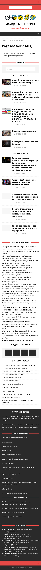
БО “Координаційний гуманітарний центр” (16, 493)
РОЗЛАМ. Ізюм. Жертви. (10, 387)
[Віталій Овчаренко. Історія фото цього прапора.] (6, 82)
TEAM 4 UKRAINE (7, 442)
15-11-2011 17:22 (20, 234)
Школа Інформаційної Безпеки (12, 517)
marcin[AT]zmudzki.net (15, 551)
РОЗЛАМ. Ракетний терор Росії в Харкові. (17, 372)
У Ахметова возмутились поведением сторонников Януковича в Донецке (25, 196)
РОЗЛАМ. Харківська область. (12, 384)
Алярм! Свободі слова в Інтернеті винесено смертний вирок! (24, 182)
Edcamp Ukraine (7, 489)
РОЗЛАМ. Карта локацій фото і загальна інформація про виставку (16, 396)
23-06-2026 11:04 (20, 134)
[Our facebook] (16, 353)
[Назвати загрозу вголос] (6, 133)
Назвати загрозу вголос (24, 131)
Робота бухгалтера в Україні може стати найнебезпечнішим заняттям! (22, 212)
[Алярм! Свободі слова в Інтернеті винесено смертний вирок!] (6, 182)
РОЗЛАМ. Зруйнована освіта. (12, 378)
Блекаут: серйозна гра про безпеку (25, 142)
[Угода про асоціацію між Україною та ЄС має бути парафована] (6, 228)
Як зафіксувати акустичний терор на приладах (18, 340)
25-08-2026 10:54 (20, 86)
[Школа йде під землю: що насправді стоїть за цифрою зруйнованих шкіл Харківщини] (6, 94)
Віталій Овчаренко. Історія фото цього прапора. (25, 81)
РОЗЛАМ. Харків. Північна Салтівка (14, 369)
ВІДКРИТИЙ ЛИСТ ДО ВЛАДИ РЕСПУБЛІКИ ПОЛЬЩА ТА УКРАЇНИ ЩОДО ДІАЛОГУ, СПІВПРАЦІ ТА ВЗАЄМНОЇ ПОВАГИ (24, 115)
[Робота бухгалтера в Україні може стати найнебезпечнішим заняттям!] (6, 211)
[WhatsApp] (32, 353)
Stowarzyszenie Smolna (10, 446)
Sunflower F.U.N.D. (8, 478)
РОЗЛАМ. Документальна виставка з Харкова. (18, 365)
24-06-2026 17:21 (20, 124)
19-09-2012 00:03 (20, 219)
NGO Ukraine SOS (8, 463)
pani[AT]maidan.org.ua (11, 532)
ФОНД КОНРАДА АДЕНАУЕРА (11, 455)
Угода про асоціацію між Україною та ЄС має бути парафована (24, 228)
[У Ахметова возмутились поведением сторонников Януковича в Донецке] (6, 196)
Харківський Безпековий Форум (13, 512)
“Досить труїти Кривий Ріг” (11, 474)
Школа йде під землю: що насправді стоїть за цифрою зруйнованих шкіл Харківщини (25, 96)
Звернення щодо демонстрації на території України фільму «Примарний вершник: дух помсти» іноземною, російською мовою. (25, 164)
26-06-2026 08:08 (20, 103)
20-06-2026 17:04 (20, 147)
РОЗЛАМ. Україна (8, 391)
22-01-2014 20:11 (20, 202)
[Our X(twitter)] (24, 353)
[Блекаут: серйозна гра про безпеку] (6, 143)
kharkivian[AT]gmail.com (11, 538)
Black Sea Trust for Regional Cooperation (15, 459)
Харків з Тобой (7, 450)
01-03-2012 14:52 (20, 173)
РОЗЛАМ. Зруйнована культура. (13, 375)
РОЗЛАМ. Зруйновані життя (12, 381)
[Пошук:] (20, 7)
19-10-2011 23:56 (20, 188)
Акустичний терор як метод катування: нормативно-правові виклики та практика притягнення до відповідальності (17, 267)
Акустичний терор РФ (10, 282)
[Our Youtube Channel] (8, 353)
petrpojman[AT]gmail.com (12, 545)
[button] (38, 2)
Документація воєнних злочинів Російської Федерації (17, 401)
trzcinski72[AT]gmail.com (17, 556)
